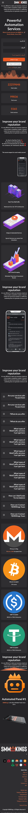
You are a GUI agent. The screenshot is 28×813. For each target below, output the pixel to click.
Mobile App (24, 790)
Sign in (25, 772)
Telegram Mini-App (21, 792)
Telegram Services (22, 801)
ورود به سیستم (14, 59)
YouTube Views (22, 797)
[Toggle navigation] (3, 2)
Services (24, 777)
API (26, 785)
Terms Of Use (23, 805)
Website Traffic (23, 799)
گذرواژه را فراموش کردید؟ (18, 55)
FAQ (26, 781)
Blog (25, 779)
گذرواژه (23, 47)
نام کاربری (22, 41)
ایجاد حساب (11, 67)
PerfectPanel (23, 794)
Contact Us (24, 783)
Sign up (25, 774)
